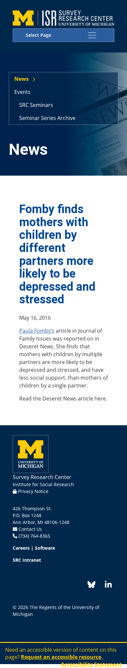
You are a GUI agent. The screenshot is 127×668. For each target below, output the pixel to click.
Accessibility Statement (91, 664)
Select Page (38, 35)
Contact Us (30, 529)
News (21, 78)
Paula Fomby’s (36, 330)
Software (45, 548)
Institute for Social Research (43, 484)
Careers (21, 548)
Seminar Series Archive (47, 118)
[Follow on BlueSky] (91, 586)
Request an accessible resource (62, 657)
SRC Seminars (36, 105)
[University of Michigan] (31, 453)
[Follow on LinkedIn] (105, 586)
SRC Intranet (27, 560)
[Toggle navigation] (92, 35)
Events (22, 91)
